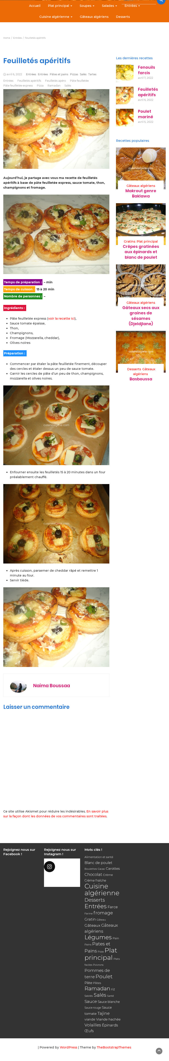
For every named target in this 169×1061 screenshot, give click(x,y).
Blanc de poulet (98, 863)
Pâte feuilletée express (18, 85)
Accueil (34, 6)
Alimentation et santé (98, 857)
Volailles (92, 1025)
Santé (110, 995)
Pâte (88, 983)
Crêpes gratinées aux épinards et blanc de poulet (141, 252)
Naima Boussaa (51, 685)
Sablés (88, 995)
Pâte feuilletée (79, 80)
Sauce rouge (92, 1007)
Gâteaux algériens (94, 17)
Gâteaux (92, 925)
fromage (103, 912)
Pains (87, 944)
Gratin (90, 919)
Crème (108, 875)
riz (113, 989)
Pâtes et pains (59, 74)
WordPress (68, 1047)
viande (89, 1019)
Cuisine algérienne (54, 17)
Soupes (86, 6)
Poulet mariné (145, 114)
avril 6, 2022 (14, 74)
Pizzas (74, 74)
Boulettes (90, 868)
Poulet (104, 976)
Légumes (98, 937)
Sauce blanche (109, 1002)
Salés (83, 74)
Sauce (90, 1001)
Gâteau (101, 919)
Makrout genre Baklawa (140, 193)
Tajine (103, 1013)
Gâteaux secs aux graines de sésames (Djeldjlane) (140, 315)
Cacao (101, 868)
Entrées (131, 6)
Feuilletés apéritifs (29, 80)
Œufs (89, 1031)
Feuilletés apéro (55, 80)
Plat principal (59, 6)
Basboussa (141, 379)
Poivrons (98, 964)
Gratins (129, 241)
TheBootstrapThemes (114, 1047)
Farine (88, 913)
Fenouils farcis (146, 69)
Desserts (123, 17)
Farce (113, 907)
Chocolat (93, 874)
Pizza (40, 85)
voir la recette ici (61, 319)
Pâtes (97, 983)
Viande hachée (108, 1019)
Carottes (113, 868)
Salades (108, 6)
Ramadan (54, 85)
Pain (116, 938)
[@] (62, 866)
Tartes (92, 74)
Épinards (110, 1025)
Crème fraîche (95, 880)
